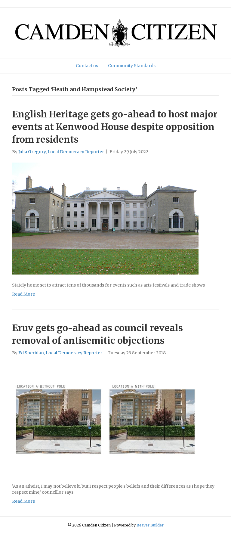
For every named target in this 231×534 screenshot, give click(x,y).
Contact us (87, 65)
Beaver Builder (150, 525)
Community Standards (132, 65)
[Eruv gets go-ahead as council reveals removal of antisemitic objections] (105, 419)
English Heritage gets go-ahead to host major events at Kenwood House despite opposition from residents (114, 126)
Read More (23, 294)
